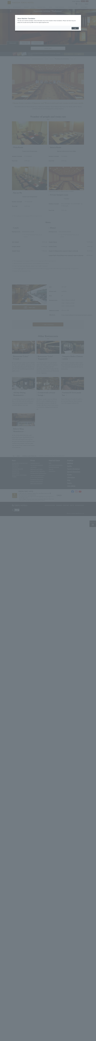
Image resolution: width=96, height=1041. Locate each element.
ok (75, 28)
